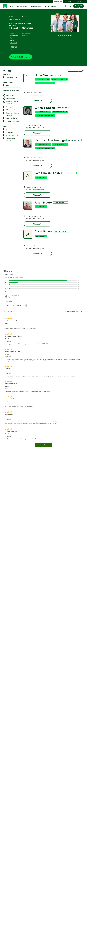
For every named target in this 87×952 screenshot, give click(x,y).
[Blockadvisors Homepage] (68, 1)
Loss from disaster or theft (12, 114)
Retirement (10, 95)
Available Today (12, 77)
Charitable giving (12, 121)
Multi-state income (13, 110)
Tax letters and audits (11, 139)
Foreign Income (12, 107)
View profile (37, 100)
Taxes (11, 6)
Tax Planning (10, 132)
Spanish (9, 85)
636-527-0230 (14, 48)
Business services (36, 6)
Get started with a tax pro (20, 57)
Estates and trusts (12, 135)
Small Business (11, 118)
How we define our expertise (75, 71)
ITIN (7, 129)
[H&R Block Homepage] (58, 1)
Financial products (22, 6)
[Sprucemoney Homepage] (78, 1)
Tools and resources (50, 6)
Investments (10, 98)
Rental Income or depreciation (12, 103)
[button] (78, 6)
